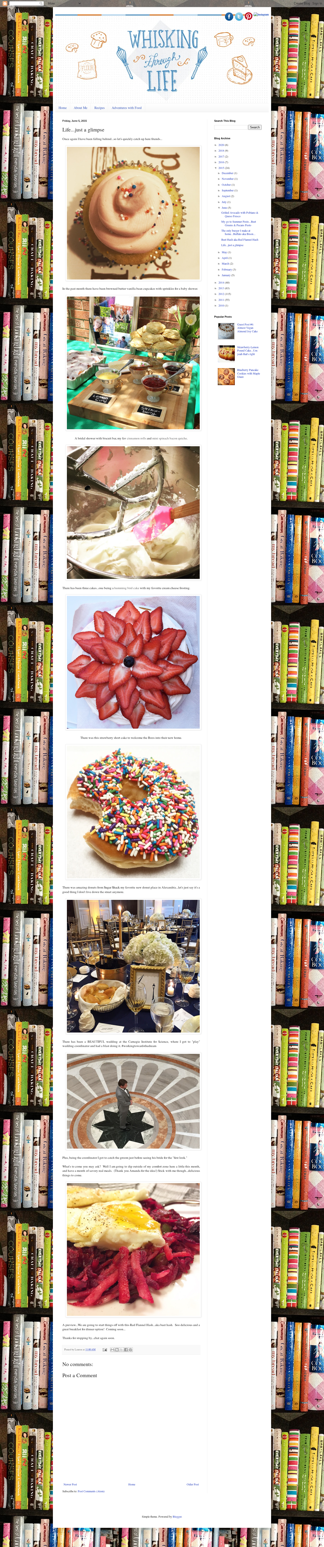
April (225, 258)
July (224, 202)
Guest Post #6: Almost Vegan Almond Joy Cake (247, 327)
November (228, 178)
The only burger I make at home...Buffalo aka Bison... (238, 232)
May (225, 252)
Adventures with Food (127, 107)
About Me (80, 107)
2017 (221, 156)
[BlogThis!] (117, 1349)
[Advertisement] (249, 425)
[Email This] (112, 1349)
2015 (221, 168)
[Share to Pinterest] (130, 1349)
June (225, 207)
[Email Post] (105, 1349)
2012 (221, 294)
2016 (221, 162)
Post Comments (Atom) (91, 1491)
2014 (221, 282)
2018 (221, 150)
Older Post (193, 1484)
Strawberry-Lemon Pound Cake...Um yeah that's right (248, 350)
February (227, 269)
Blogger (177, 1516)
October (226, 184)
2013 (221, 288)
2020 (221, 145)
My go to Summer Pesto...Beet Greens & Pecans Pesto (238, 223)
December (228, 173)
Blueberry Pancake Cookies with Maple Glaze (248, 373)
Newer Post (70, 1484)
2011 (221, 300)
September (228, 190)
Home (63, 107)
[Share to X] (121, 1349)
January (226, 275)
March (226, 263)
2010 (221, 305)
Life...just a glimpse (232, 245)
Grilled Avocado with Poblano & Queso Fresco (239, 214)
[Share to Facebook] (126, 1349)
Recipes (99, 107)
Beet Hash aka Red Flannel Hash (239, 239)
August (226, 196)
